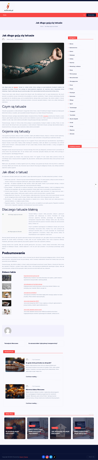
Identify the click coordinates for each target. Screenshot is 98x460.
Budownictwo (73, 47)
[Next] (93, 414)
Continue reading (31, 376)
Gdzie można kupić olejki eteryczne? (81, 432)
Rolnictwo (72, 96)
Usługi (71, 126)
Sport (71, 103)
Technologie (73, 107)
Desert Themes (24, 457)
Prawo (71, 89)
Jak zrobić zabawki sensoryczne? (33, 309)
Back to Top (91, 456)
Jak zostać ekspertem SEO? (31, 301)
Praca (71, 85)
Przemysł (72, 92)
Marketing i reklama (75, 66)
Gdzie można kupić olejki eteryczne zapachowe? (36, 431)
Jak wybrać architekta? (30, 292)
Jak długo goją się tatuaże (51, 26)
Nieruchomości (74, 77)
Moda (8, 39)
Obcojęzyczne (74, 81)
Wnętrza (72, 130)
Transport (72, 111)
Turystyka (72, 115)
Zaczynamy (91, 15)
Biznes (71, 44)
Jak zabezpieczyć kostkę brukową (33, 284)
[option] (14, 428)
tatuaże (16, 87)
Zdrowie (72, 133)
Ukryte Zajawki (74, 118)
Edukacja (72, 55)
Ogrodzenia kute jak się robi (31, 275)
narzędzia (45, 116)
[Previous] (90, 414)
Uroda (11, 39)
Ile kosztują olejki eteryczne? (12, 432)
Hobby (71, 59)
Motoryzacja (73, 74)
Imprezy (72, 62)
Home (4, 15)
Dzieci (71, 51)
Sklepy (71, 100)
